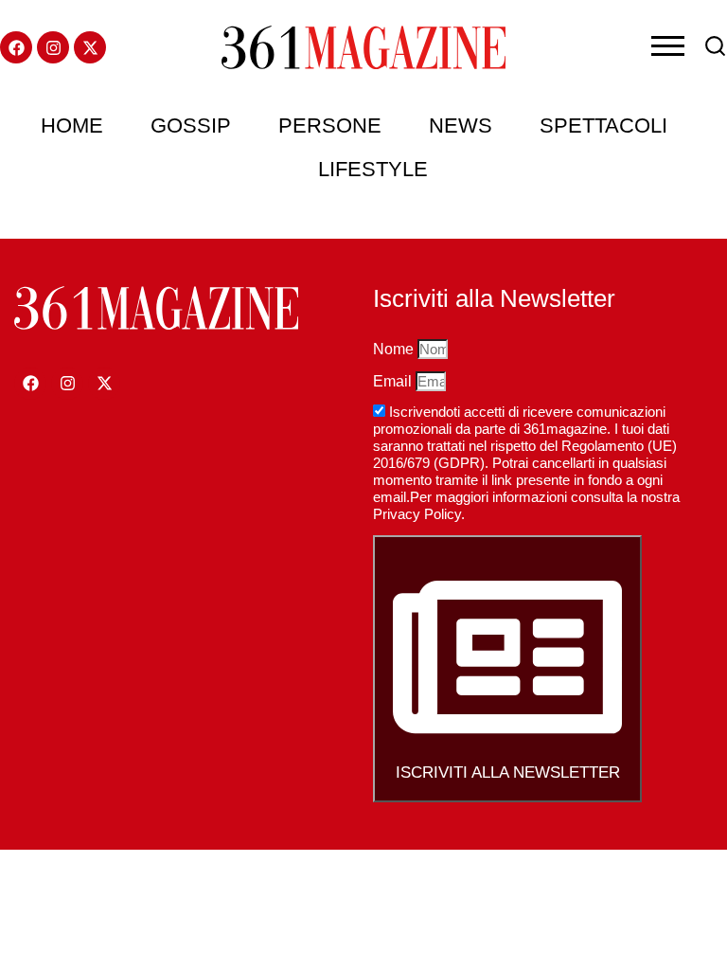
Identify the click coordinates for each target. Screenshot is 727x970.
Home (72, 125)
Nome (395, 349)
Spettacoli (603, 125)
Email (394, 381)
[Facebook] (16, 47)
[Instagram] (53, 47)
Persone (329, 125)
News (460, 125)
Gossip (191, 125)
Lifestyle (373, 169)
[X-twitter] (90, 47)
